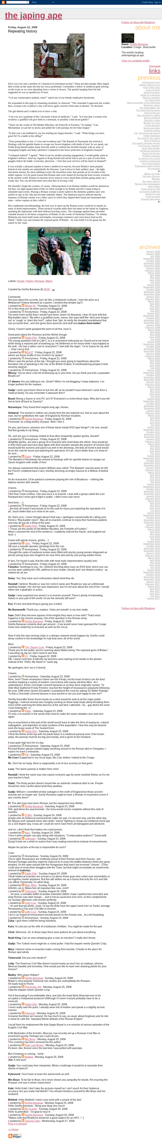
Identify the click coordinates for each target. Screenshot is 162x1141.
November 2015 (152, 548)
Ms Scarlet (31, 1109)
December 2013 (152, 494)
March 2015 (154, 529)
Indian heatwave (151, 135)
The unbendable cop (149, 107)
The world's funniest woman (146, 143)
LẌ (26, 656)
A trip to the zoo (152, 113)
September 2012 (151, 458)
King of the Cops (151, 87)
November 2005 (152, 263)
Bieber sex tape (152, 174)
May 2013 (155, 477)
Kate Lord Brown (34, 1045)
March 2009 (154, 358)
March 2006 (154, 273)
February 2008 (152, 327)
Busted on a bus (152, 123)
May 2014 (155, 506)
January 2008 (153, 325)
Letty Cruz (30, 903)
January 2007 (153, 296)
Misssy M (30, 305)
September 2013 (151, 487)
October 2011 (153, 432)
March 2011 (154, 415)
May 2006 (155, 277)
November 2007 (152, 320)
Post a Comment (17, 1123)
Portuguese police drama (147, 166)
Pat (27, 754)
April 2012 (155, 446)
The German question (149, 145)
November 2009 (152, 377)
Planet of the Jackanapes (147, 184)
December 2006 (152, 294)
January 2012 (153, 439)
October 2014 (153, 517)
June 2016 (154, 565)
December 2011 (152, 437)
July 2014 (155, 510)
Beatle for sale (153, 194)
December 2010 (152, 408)
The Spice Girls (152, 100)
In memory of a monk (149, 158)
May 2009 (155, 363)
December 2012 (152, 465)
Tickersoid (30, 891)
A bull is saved (153, 196)
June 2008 (154, 337)
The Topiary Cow (34, 647)
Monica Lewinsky (151, 97)
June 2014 (154, 508)
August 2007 (153, 313)
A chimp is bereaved (150, 161)
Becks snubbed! (152, 118)
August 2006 (153, 285)
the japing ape (33, 15)
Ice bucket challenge (149, 191)
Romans (39, 281)
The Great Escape (151, 163)
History (29, 281)
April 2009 (155, 361)
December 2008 (152, 351)
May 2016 (155, 563)
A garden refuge (152, 130)
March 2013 (154, 472)
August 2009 (153, 370)
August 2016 (153, 570)
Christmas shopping (150, 151)
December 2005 (152, 266)
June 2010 (154, 394)
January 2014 (153, 496)
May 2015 (155, 534)
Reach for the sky (151, 153)
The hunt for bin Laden (148, 138)
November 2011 (152, 434)
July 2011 (155, 425)
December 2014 (152, 522)
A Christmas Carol (151, 82)
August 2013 (153, 484)
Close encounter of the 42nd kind (143, 102)
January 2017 (153, 582)
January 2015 (153, 525)
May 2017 (155, 591)
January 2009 (153, 353)
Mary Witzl (31, 885)
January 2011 (153, 410)
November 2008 (152, 349)
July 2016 (155, 567)
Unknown (30, 838)
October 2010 (153, 403)
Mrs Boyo (30, 1039)
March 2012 (154, 444)
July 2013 (155, 482)
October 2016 (153, 574)
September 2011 (151, 429)
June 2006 (154, 280)
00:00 (47, 289)
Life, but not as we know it (147, 133)
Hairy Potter (154, 186)
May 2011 (155, 420)
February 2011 (152, 413)
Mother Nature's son (150, 85)
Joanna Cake (32, 1121)
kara (27, 832)
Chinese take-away (150, 199)
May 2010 (155, 391)
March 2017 (154, 586)
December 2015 (152, 551)
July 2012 (155, 453)
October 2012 (153, 460)
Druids (20, 281)
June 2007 (154, 308)
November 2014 (152, 520)
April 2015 (155, 532)
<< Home (13, 1129)
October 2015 (153, 546)
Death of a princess (150, 95)
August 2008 (153, 342)
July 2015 (155, 539)
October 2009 (153, 375)
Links (154, 70)
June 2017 (154, 593)
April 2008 (155, 332)
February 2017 (152, 584)
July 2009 (155, 368)
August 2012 (153, 456)
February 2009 (152, 356)
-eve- (28, 543)
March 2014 (154, 501)
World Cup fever (152, 92)
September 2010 (151, 401)
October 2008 (153, 346)
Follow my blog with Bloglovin (138, 22)
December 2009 (152, 380)
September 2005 (151, 258)
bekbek (29, 1057)
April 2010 (155, 389)
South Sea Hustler (151, 148)
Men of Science (152, 140)
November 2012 (152, 463)
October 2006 (153, 289)
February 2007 (152, 299)
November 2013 (152, 491)
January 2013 (153, 468)
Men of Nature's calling (148, 115)
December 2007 (152, 323)
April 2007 (155, 304)
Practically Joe (33, 987)
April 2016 (155, 560)
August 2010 (153, 399)
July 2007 (155, 311)
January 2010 (153, 382)
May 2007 (155, 306)
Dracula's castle (152, 120)
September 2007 (151, 315)
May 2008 (155, 334)
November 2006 (152, 292)
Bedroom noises (152, 105)
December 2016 (152, 579)
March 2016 (154, 558)
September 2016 (151, 572)
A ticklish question (151, 156)
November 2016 (152, 577)
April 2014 (155, 503)
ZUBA (28, 815)
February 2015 (152, 527)
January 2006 (153, 268)
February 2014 (152, 498)
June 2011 (155, 422)
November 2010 (152, 406)
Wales (48, 281)
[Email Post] (52, 289)
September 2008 (151, 344)
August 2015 (153, 541)
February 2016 (152, 555)
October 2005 (153, 261)
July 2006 (155, 282)
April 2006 (155, 275)
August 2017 (153, 598)
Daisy (28, 456)
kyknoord (30, 1013)
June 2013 (154, 479)
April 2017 (155, 589)
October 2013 (153, 489)
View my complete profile (136, 60)
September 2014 (151, 515)
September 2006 (151, 287)
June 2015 (154, 536)
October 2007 (153, 318)
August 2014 (153, 513)
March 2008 (154, 330)
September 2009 (151, 372)
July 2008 (155, 339)
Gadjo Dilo (31, 337)
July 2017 (155, 596)
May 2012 (155, 448)
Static (28, 711)
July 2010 (155, 396)
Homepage (154, 66)
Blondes (156, 179)
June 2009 (154, 365)
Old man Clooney (151, 176)
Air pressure (154, 168)
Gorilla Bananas (34, 419)
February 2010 (152, 384)
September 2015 (151, 544)
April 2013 (155, 475)
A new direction (152, 125)
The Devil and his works (148, 110)
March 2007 (154, 301)
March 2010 (154, 387)
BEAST (29, 352)
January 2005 (153, 254)
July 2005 (155, 256)
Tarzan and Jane (151, 128)
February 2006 (152, 270)
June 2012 (154, 451)
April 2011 (155, 418)
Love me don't (153, 90)
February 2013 (152, 470)
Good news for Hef (150, 189)
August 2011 (153, 427)
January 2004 (153, 251)
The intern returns (151, 181)
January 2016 (153, 553)
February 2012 (152, 441)
